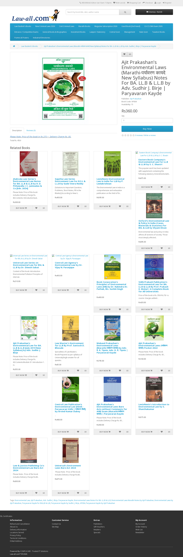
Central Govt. (115, 32)
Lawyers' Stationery (97, 32)
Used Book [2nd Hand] (131, 26)
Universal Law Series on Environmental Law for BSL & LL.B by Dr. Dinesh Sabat (28, 265)
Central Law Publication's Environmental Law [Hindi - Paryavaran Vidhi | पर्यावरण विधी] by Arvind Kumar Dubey (70, 408)
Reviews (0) (31, 130)
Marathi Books (84, 26)
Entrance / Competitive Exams (26, 32)
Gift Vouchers (99, 527)
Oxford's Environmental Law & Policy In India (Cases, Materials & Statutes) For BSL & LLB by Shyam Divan (154, 224)
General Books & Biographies (55, 32)
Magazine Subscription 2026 (106, 26)
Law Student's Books (22, 26)
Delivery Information (18, 529)
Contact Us (56, 524)
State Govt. (143, 32)
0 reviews (139, 135)
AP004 (82, 503)
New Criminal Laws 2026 (45, 26)
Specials (97, 532)
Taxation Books (158, 32)
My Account (140, 524)
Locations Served (17, 532)
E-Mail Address (16, 541)
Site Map (55, 527)
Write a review (150, 135)
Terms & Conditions (18, 538)
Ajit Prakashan (135, 99)
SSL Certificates (6, 516)
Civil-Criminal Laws (66, 26)
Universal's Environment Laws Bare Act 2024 (68, 466)
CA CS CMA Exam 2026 (153, 26)
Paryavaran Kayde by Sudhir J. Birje (65, 503)
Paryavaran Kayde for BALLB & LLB (36, 503)
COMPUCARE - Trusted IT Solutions (34, 551)
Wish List (139, 529)
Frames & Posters (21, 37)
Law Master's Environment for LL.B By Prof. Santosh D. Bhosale (69, 345)
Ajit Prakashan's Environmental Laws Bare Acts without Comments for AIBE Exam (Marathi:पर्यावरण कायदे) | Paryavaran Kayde (112, 409)
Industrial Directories (41, 37)
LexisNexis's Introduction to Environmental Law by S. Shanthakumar (154, 406)
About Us (14, 527)
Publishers (98, 524)
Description (17, 130)
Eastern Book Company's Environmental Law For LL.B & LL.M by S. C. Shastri (153, 162)
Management (129, 32)
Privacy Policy (15, 535)
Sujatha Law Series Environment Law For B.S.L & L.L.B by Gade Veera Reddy (70, 181)
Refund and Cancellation (20, 524)
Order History (141, 527)
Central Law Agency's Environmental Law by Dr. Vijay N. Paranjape (68, 265)
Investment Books (78, 32)
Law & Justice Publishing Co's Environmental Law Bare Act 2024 (28, 468)
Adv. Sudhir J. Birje (50, 500)
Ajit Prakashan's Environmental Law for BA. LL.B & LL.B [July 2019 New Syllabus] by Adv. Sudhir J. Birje (27, 348)
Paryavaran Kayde (65, 500)
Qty (123, 116)
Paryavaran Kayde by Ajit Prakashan (100, 503)
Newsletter (140, 532)
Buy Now (147, 128)
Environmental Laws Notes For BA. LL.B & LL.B (92, 500)
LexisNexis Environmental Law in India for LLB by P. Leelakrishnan (110, 181)
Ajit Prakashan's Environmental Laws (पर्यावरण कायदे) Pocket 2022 (153, 345)
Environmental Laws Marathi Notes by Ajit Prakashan (133, 500)
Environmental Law (22, 500)
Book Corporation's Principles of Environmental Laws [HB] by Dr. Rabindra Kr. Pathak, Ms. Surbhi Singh (112, 286)
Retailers (97, 529)
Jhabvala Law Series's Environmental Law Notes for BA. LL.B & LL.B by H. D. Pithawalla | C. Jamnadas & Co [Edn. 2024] (27, 183)
